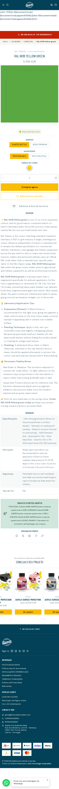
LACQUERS (15, 42)
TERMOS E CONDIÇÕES (12, 679)
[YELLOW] (29, 168)
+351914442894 (12, 718)
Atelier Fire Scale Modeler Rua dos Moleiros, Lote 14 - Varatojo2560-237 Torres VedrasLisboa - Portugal (21, 729)
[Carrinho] (55, 5)
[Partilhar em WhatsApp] (29, 536)
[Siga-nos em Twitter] (19, 651)
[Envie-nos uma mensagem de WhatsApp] (6, 783)
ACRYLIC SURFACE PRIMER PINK (23, 599)
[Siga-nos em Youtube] (23, 651)
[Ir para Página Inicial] (29, 5)
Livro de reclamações (11, 704)
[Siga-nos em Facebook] (16, 651)
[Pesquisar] (7, 5)
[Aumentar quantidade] (56, 178)
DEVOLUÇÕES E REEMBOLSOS (15, 672)
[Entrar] (51, 5)
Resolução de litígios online (14, 700)
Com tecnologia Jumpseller (39, 764)
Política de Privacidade (12, 682)
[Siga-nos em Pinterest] (27, 651)
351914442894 (11, 722)
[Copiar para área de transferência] (42, 536)
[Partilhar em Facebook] (17, 536)
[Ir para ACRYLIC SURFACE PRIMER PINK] (23, 581)
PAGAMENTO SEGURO (11, 675)
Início (5, 42)
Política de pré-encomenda (14, 668)
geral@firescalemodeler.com (17, 715)
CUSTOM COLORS (10, 697)
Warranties (6, 686)
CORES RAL (28, 42)
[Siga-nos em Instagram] (12, 651)
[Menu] (3, 5)
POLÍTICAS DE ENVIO (11, 665)
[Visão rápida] (5, 581)
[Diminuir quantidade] (3, 178)
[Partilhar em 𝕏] (23, 536)
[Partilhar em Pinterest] (36, 536)
